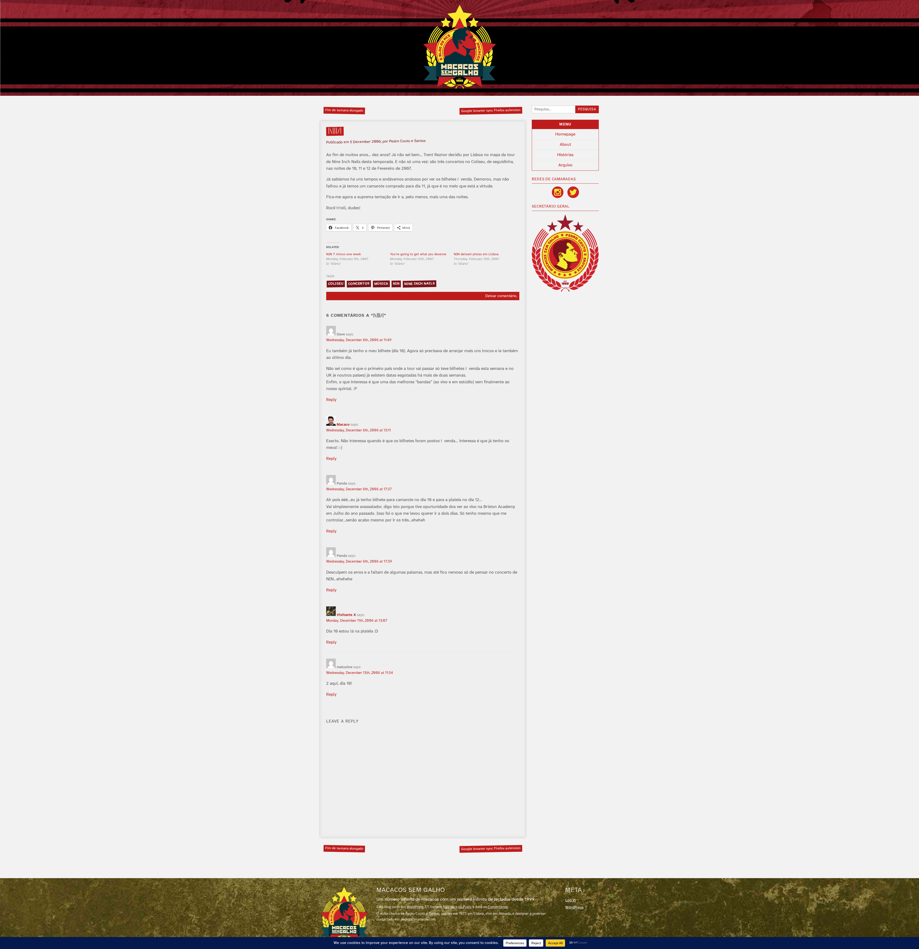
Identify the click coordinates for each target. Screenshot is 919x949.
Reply (331, 400)
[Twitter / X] (573, 192)
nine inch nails (419, 284)
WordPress (415, 907)
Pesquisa (587, 109)
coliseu (335, 284)
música (381, 284)
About (565, 144)
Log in (570, 900)
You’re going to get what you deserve (418, 254)
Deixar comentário (500, 296)
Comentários (498, 907)
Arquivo (565, 165)
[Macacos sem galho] (459, 47)
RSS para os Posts (457, 907)
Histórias (565, 155)
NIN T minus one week (343, 254)
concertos (359, 284)
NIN (396, 284)
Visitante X (346, 615)
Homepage (565, 134)
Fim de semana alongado (344, 110)
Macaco (343, 425)
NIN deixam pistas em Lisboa (476, 254)
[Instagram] (557, 192)
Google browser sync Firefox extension (491, 110)
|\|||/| (335, 131)
